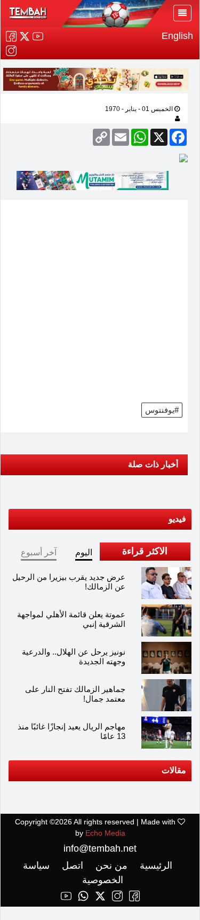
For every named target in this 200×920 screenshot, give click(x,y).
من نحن (110, 865)
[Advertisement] (100, 300)
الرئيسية (154, 865)
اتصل (71, 865)
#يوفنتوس (162, 409)
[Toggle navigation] (182, 13)
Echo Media (105, 833)
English (177, 35)
